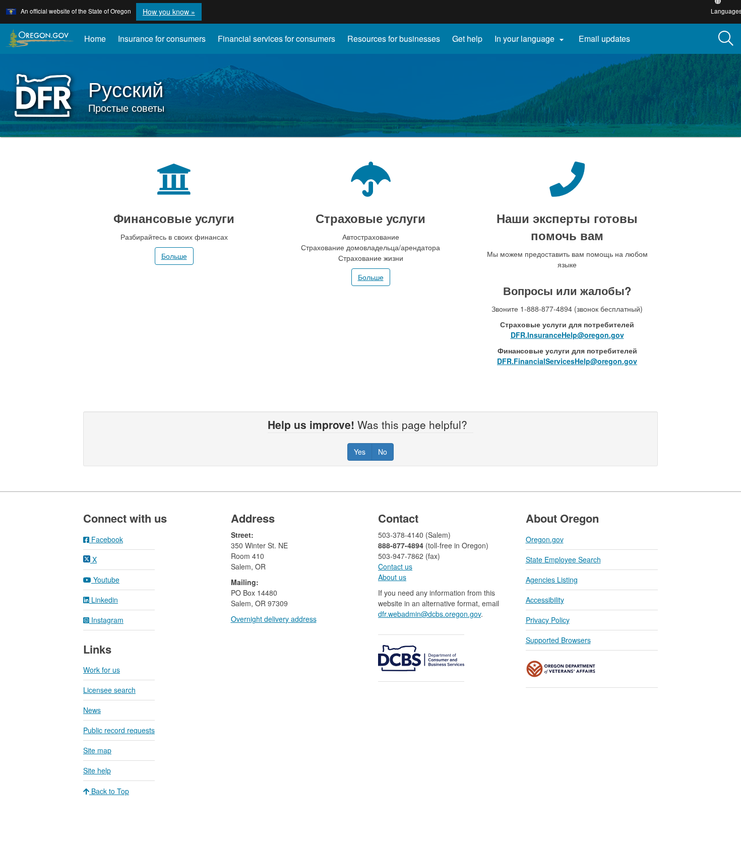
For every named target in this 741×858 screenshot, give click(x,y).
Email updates (607, 42)
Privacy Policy (548, 620)
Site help (97, 770)
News (92, 710)
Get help (467, 38)
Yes (359, 452)
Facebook (106, 539)
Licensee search (109, 690)
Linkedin (103, 600)
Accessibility (545, 600)
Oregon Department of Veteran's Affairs (561, 669)
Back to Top (109, 791)
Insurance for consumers (162, 38)
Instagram (106, 620)
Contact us (395, 566)
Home (95, 38)
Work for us (101, 670)
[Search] (726, 39)
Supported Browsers (558, 640)
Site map (97, 750)
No (382, 452)
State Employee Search (563, 559)
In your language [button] (531, 39)
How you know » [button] (169, 12)
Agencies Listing (552, 580)
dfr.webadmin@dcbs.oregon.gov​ (429, 614)
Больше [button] (174, 256)
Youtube (105, 580)
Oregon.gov (545, 539)
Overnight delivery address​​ (274, 619)
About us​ (392, 577)
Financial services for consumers (276, 38)
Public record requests (119, 730)
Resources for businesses (393, 38)
